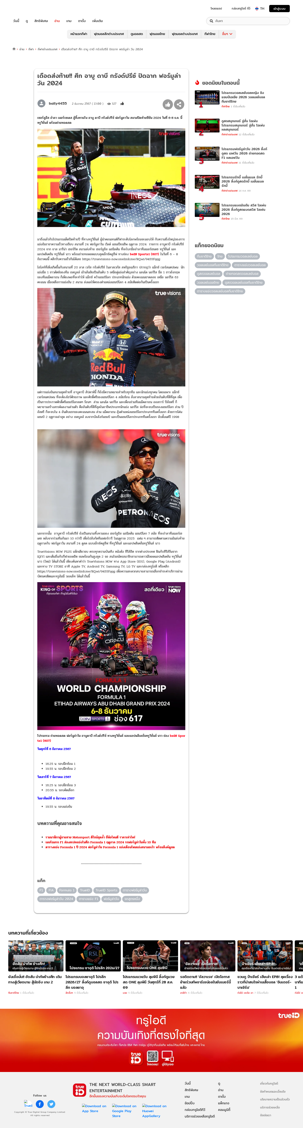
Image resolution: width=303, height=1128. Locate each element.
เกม (69, 21)
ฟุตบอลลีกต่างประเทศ (109, 33)
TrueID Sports (106, 890)
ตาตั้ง (82, 21)
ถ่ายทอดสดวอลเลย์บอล (242, 273)
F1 (41, 890)
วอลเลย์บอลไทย (208, 282)
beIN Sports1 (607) (144, 254)
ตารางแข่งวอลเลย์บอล (250, 265)
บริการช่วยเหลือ (270, 1107)
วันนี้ (16, 21)
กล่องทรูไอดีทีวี (195, 1109)
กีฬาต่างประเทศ (47, 49)
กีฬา (31, 49)
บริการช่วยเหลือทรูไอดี (200, 1116)
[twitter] (51, 1104)
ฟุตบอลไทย (157, 33)
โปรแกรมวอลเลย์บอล (243, 256)
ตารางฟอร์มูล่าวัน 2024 (56, 898)
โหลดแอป (216, 8)
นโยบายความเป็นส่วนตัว (275, 1099)
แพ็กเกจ (223, 1103)
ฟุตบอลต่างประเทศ (185, 33)
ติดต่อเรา (265, 1115)
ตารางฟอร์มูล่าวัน (135, 890)
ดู (27, 21)
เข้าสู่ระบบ (279, 8)
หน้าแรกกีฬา (78, 33)
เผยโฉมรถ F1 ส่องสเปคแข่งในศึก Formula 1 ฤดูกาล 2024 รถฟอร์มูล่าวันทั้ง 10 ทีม (101, 842)
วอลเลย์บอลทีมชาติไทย (213, 265)
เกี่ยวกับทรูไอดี (269, 1083)
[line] (28, 1104)
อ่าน (57, 21)
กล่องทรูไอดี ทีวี (241, 8)
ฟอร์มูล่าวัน (111, 898)
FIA (51, 890)
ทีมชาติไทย (204, 256)
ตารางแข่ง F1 (88, 898)
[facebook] (40, 1104)
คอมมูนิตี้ (224, 1109)
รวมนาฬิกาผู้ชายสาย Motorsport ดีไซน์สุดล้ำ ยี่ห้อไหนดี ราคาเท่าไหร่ (90, 837)
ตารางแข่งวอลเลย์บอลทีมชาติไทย (220, 291)
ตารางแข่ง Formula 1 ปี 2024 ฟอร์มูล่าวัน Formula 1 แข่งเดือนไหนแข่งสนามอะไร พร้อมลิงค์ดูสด (110, 847)
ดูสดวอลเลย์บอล (208, 273)
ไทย (220, 256)
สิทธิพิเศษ (41, 21)
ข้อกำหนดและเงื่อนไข (272, 1091)
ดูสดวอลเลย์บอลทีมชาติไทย (244, 282)
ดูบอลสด (137, 33)
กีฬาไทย (209, 33)
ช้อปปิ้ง (190, 1103)
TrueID (25, 8)
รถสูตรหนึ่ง (132, 898)
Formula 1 (66, 890)
